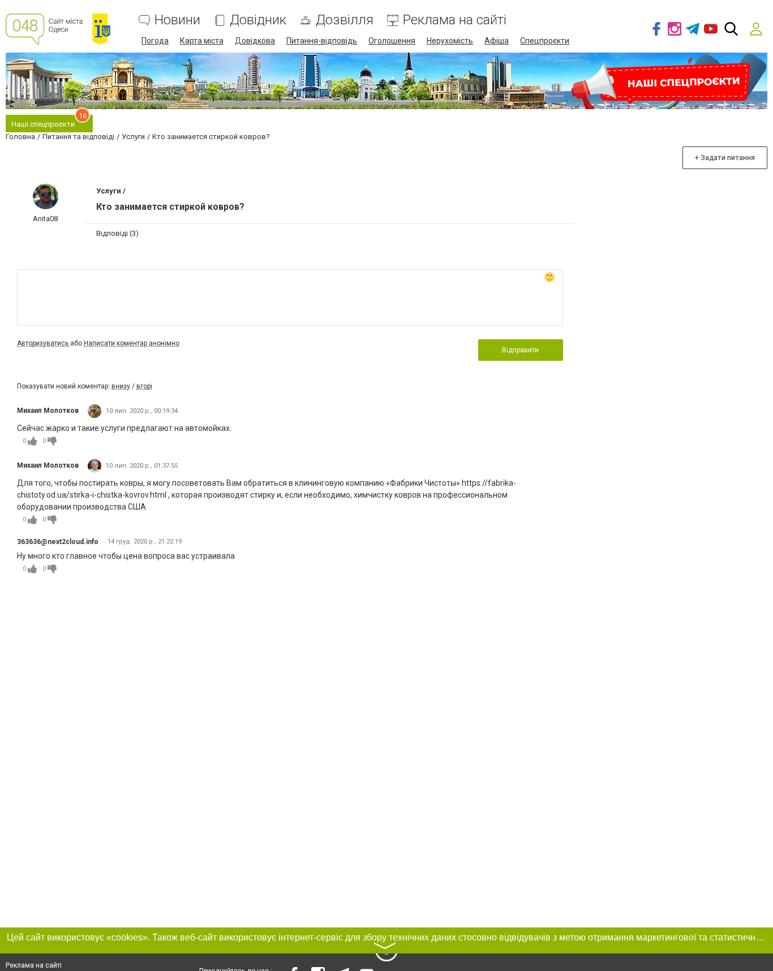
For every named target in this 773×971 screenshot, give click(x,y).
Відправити (520, 350)
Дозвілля (344, 20)
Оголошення (391, 40)
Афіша (496, 40)
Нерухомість (450, 40)
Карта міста (202, 40)
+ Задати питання (725, 157)
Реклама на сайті (454, 20)
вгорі (144, 386)
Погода (155, 40)
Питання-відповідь (321, 40)
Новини (177, 20)
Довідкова (255, 40)
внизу (120, 386)
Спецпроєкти (544, 40)
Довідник (258, 20)
